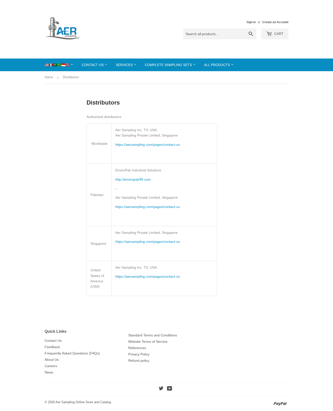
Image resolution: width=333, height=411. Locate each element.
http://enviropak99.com (133, 179)
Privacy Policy (138, 354)
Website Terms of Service (147, 341)
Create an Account (275, 22)
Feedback (52, 347)
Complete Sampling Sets (169, 65)
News (49, 372)
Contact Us (93, 65)
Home (49, 77)
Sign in (251, 22)
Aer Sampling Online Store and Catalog (83, 402)
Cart (278, 34)
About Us (52, 360)
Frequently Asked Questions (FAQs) (72, 353)
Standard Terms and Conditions (152, 335)
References (137, 348)
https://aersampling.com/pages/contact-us (147, 145)
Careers (51, 366)
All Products (217, 65)
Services (125, 65)
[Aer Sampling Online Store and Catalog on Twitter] (161, 389)
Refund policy (138, 360)
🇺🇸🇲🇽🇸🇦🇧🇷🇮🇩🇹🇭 (57, 65)
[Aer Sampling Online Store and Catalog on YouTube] (169, 389)
